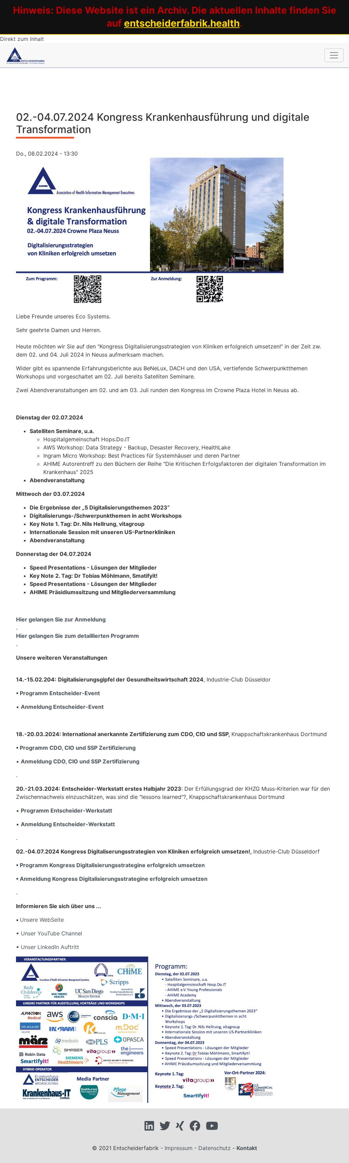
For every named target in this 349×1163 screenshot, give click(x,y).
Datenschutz (214, 1148)
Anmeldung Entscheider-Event (62, 706)
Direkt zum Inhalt (22, 38)
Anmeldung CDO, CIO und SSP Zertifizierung (80, 761)
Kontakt (247, 1148)
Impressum (179, 1148)
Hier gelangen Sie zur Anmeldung (61, 619)
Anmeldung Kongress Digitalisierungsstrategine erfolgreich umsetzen (114, 878)
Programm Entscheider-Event (60, 693)
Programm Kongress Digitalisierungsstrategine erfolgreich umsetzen (112, 865)
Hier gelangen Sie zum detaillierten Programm (77, 635)
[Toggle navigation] (334, 55)
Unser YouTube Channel (51, 933)
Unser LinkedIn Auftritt (50, 947)
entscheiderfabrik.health (182, 23)
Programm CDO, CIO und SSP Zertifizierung (78, 747)
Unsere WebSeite (42, 919)
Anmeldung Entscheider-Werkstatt (68, 824)
